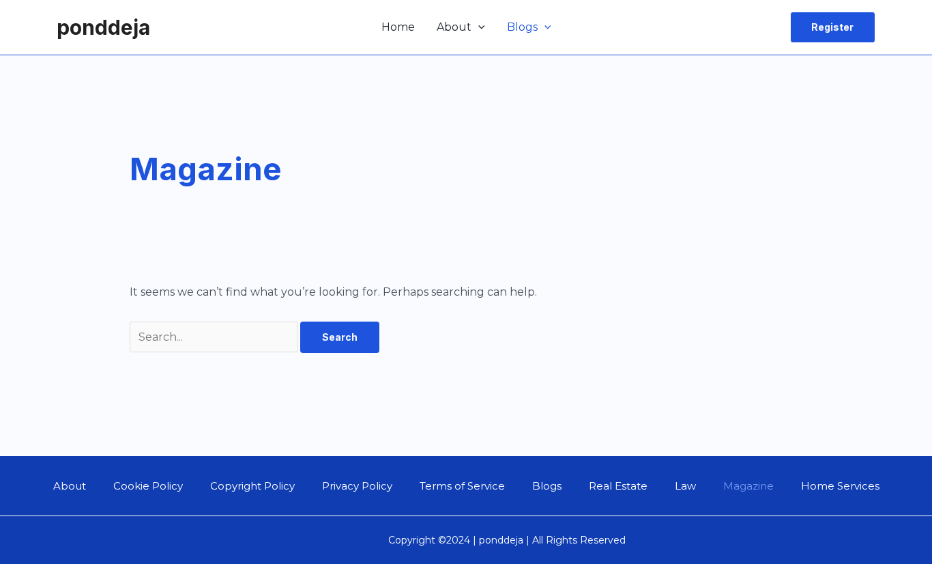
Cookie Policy (148, 485)
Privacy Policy (357, 485)
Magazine (748, 485)
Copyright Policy (252, 485)
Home (398, 26)
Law (685, 485)
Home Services (840, 485)
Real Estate (618, 485)
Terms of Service (462, 485)
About (454, 26)
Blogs (522, 26)
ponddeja (103, 27)
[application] (478, 27)
